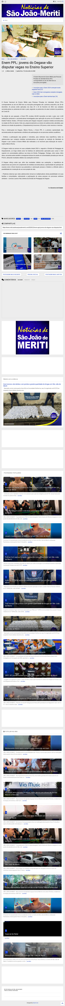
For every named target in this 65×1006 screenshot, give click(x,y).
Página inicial (33, 274)
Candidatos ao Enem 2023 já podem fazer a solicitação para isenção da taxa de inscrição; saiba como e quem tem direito (47, 263)
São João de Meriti (13, 59)
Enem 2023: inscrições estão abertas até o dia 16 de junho (16, 265)
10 (6, 695)
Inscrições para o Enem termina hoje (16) (45, 96)
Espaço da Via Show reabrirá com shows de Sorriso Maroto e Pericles (31, 888)
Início (3, 59)
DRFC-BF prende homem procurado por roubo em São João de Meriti (31, 675)
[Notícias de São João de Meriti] (32, 16)
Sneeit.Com (35, 1002)
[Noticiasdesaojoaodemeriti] (8, 1)
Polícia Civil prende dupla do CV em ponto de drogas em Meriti (28, 699)
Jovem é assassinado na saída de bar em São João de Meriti (27, 536)
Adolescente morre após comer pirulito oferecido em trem (27, 748)
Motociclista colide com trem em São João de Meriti (25, 955)
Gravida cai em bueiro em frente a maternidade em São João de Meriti (31, 772)
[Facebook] (2, 1)
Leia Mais (20, 495)
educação (23, 59)
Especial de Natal (11, 934)
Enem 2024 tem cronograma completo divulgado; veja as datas (17, 248)
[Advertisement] (22, 86)
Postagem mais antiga (54, 274)
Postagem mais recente (11, 274)
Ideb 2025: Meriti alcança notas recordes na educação (25, 652)
